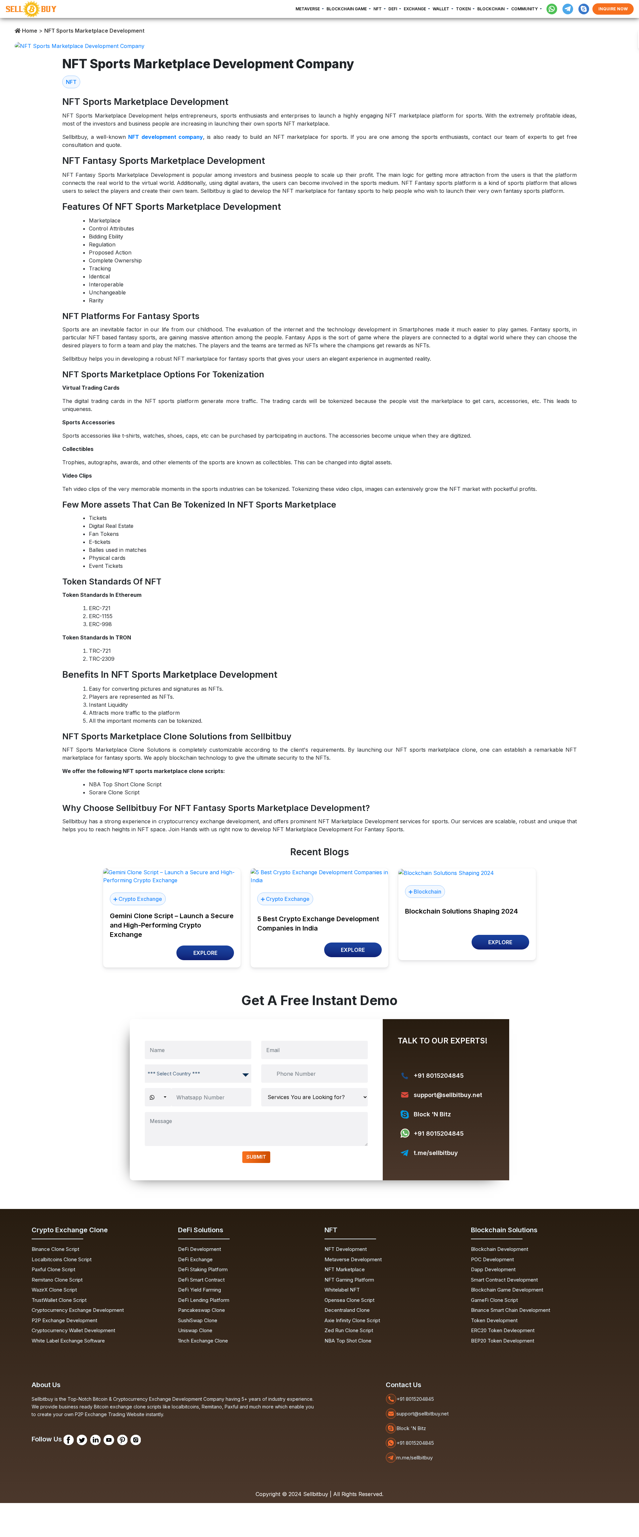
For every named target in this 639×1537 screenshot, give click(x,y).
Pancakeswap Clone (201, 1310)
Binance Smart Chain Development (510, 1310)
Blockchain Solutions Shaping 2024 (461, 911)
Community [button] (525, 8)
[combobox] (198, 1073)
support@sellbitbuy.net (448, 1094)
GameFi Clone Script (494, 1300)
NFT (71, 82)
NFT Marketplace (344, 1269)
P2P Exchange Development (64, 1320)
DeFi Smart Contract (201, 1280)
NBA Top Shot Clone (347, 1341)
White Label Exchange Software (68, 1341)
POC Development (492, 1259)
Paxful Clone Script (53, 1269)
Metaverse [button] (308, 8)
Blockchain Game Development (507, 1290)
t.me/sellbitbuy (436, 1152)
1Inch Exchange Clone (203, 1341)
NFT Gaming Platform (349, 1280)
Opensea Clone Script (349, 1300)
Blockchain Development (499, 1249)
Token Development (494, 1320)
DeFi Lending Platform (203, 1300)
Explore (205, 953)
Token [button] (464, 8)
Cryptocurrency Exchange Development (78, 1310)
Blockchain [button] (491, 8)
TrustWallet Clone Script (59, 1300)
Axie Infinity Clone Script (352, 1320)
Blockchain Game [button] (347, 8)
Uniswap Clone (195, 1330)
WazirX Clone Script (54, 1290)
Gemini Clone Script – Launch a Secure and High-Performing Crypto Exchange (172, 925)
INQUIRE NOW (613, 8)
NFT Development (345, 1249)
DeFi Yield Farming (199, 1290)
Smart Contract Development (504, 1280)
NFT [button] (378, 8)
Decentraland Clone (347, 1310)
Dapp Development (493, 1269)
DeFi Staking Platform (203, 1269)
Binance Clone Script (55, 1249)
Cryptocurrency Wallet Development (73, 1330)
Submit (256, 1157)
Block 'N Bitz (432, 1114)
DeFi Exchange (195, 1259)
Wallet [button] (441, 8)
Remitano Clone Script (57, 1280)
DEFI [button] (393, 8)
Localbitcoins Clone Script (62, 1259)
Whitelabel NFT (342, 1290)
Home (29, 30)
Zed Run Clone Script (348, 1330)
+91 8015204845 (439, 1075)
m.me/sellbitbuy (414, 1457)
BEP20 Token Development (502, 1341)
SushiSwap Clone (197, 1320)
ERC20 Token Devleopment (502, 1330)
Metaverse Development (353, 1259)
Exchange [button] (415, 8)
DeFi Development (199, 1249)
